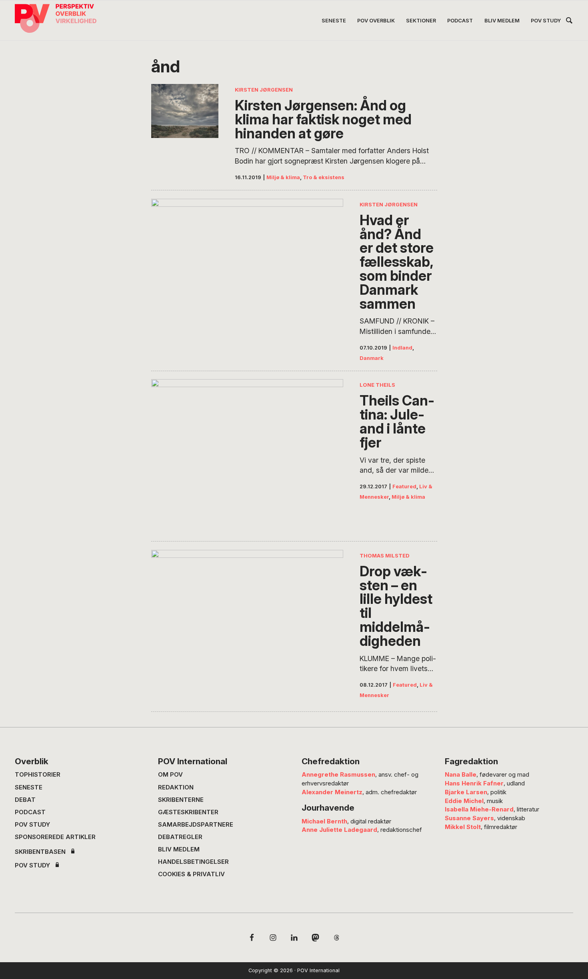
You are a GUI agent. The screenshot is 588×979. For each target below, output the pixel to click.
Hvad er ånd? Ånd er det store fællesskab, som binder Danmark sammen (397, 262)
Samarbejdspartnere (195, 824)
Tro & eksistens (323, 177)
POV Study (32, 824)
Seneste (28, 787)
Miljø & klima (283, 177)
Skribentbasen (40, 852)
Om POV (170, 774)
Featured (404, 487)
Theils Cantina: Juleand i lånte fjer (397, 421)
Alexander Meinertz (332, 792)
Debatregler (180, 837)
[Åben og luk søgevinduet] (569, 22)
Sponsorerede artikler (55, 837)
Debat (25, 799)
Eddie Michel (464, 801)
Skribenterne (181, 799)
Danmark (372, 358)
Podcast (30, 812)
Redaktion (176, 787)
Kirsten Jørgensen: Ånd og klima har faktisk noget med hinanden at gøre (323, 119)
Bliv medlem (179, 849)
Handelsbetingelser (193, 861)
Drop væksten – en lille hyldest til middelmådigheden (396, 606)
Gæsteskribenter (188, 812)
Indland (402, 348)
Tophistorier (37, 774)
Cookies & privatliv (191, 874)
